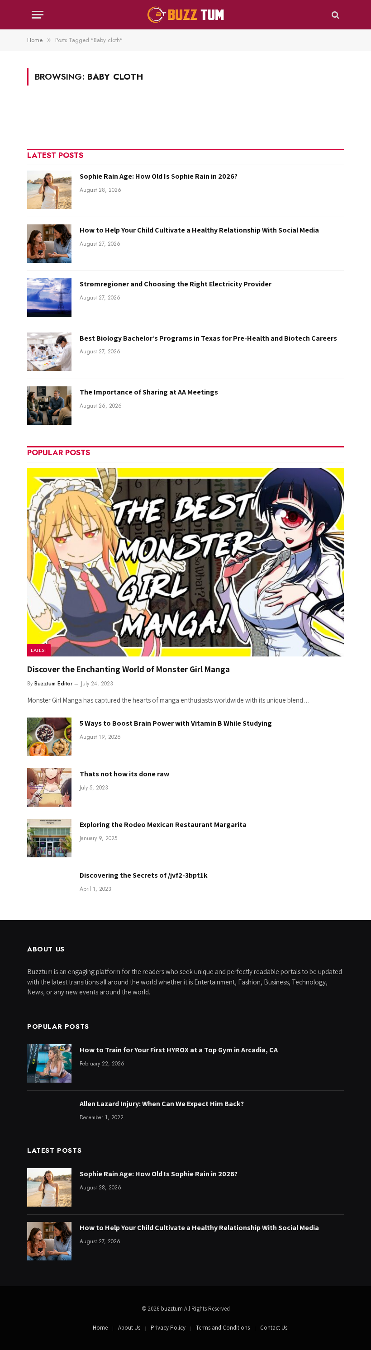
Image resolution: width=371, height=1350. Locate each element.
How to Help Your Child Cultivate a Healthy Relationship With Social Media (199, 230)
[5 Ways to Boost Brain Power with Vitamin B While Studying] (49, 737)
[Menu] (37, 15)
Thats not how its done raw (124, 774)
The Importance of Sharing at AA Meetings (149, 392)
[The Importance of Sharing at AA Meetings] (49, 405)
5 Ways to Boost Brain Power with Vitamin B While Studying (176, 723)
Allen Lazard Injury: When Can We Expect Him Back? (162, 1103)
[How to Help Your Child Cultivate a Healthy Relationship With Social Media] (49, 243)
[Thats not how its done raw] (49, 787)
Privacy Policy (168, 1327)
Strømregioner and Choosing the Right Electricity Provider (175, 284)
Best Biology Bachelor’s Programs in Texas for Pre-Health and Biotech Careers (208, 338)
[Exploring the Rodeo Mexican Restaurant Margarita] (49, 838)
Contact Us (273, 1327)
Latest (39, 650)
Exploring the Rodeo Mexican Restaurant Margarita (163, 824)
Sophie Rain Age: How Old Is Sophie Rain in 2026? (159, 176)
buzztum (172, 1308)
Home (100, 1327)
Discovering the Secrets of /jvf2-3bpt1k (144, 875)
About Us (129, 1327)
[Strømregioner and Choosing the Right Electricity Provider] (49, 297)
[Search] (334, 15)
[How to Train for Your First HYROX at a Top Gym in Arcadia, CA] (49, 1063)
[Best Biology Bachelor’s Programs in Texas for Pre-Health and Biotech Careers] (49, 352)
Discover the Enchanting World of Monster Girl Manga (128, 669)
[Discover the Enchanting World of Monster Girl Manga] (185, 562)
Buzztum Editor (53, 684)
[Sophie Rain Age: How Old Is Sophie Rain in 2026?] (49, 190)
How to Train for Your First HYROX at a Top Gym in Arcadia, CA (179, 1050)
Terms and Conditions (223, 1327)
